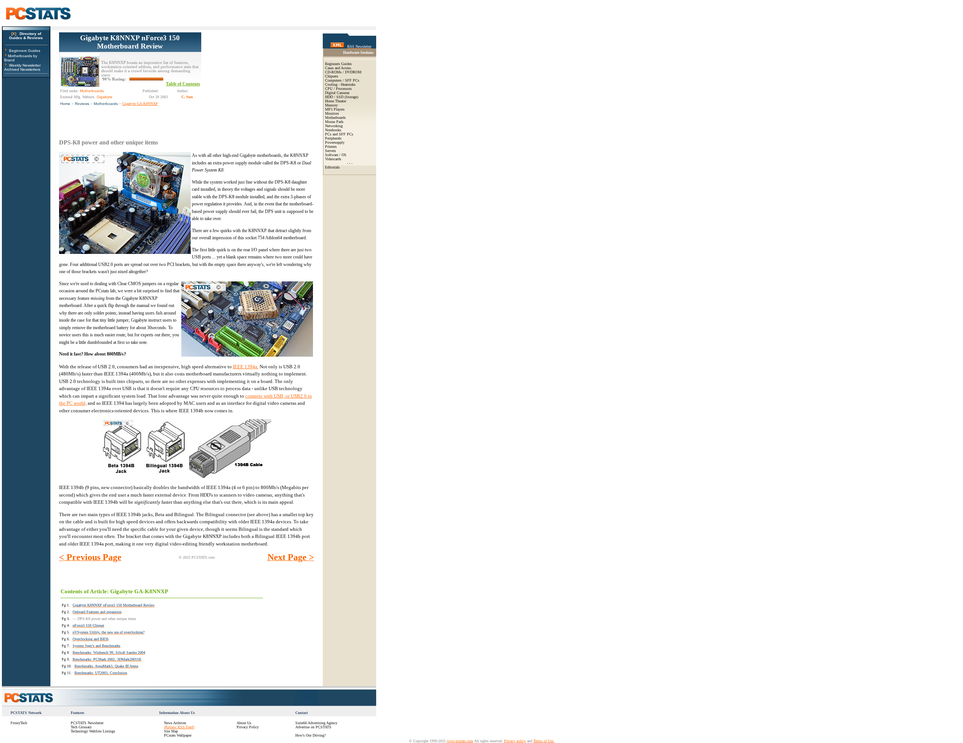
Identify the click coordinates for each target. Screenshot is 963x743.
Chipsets (331, 76)
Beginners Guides (24, 51)
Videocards (333, 159)
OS (344, 155)
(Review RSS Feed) (179, 727)
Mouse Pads (334, 122)
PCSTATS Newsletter (87, 723)
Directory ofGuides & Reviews (26, 36)
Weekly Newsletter (25, 65)
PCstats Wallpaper (177, 735)
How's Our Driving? (310, 735)
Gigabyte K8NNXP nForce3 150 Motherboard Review (130, 42)
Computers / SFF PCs (342, 80)
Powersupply (335, 142)
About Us (244, 723)
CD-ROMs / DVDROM (343, 72)
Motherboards (106, 104)
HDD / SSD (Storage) (341, 97)
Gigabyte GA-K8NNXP (140, 104)
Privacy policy (515, 741)
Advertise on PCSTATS (313, 727)
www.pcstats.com (460, 741)
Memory (331, 105)
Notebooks (333, 130)
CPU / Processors (338, 89)
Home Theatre (335, 101)
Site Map (171, 731)
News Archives (175, 723)
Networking (334, 126)
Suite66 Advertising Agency (316, 723)
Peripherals (333, 138)
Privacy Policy (248, 727)
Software (331, 155)
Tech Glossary (81, 727)
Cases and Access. (338, 68)
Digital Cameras (337, 93)
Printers (331, 146)
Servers (330, 151)
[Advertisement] (257, 79)
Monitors (332, 113)
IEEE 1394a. (245, 366)
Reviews (82, 104)
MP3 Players (335, 109)
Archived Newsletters (22, 69)
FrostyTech (19, 723)
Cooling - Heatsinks (340, 84)
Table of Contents (183, 84)
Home (65, 104)
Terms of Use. (543, 741)
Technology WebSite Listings (93, 731)
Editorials (332, 167)
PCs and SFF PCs (339, 134)
